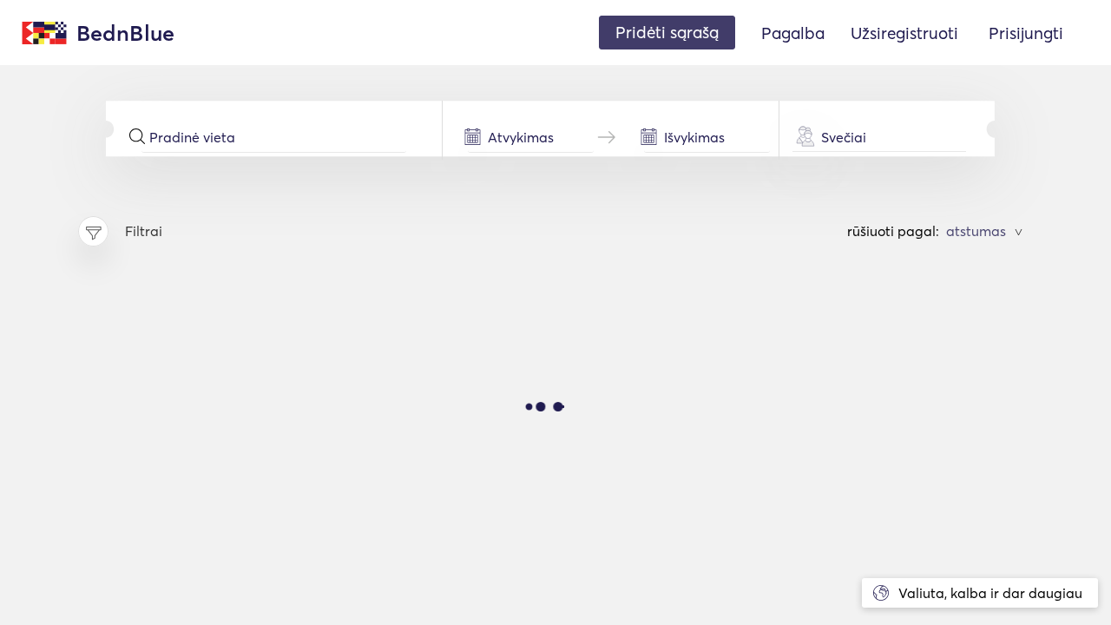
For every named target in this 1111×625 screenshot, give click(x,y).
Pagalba (793, 33)
